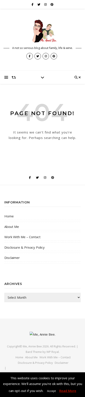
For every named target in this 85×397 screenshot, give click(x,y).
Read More (67, 390)
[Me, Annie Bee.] (42, 31)
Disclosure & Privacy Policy (24, 247)
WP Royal (52, 352)
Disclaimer (12, 257)
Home (9, 216)
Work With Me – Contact (22, 237)
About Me (11, 226)
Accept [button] (51, 391)
